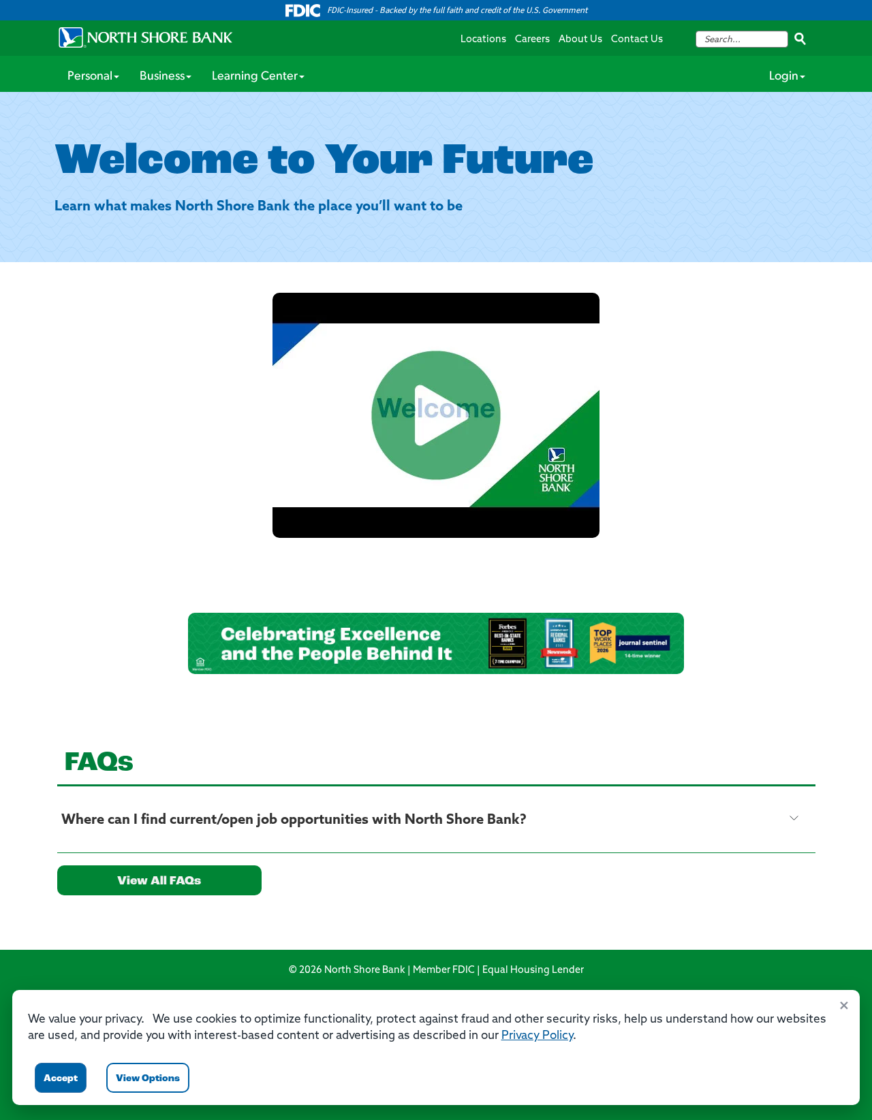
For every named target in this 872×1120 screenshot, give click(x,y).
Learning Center (255, 77)
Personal (89, 77)
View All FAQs (159, 882)
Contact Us (637, 40)
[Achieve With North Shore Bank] (436, 415)
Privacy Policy (537, 1036)
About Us (580, 40)
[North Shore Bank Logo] (145, 37)
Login (783, 77)
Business (162, 77)
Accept (61, 1079)
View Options (148, 1079)
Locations (483, 40)
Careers (532, 40)
